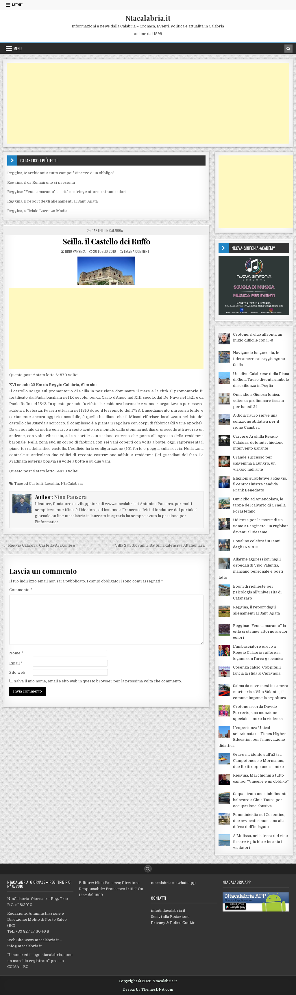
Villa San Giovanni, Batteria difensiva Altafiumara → (162, 545)
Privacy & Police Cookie (173, 922)
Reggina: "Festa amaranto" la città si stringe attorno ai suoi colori (66, 192)
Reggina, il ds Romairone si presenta (41, 182)
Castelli (36, 483)
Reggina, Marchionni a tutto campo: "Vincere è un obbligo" (60, 173)
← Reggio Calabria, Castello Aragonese (39, 545)
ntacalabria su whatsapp (173, 883)
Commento (20, 590)
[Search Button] (148, 869)
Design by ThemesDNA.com (148, 989)
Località (52, 483)
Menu (17, 5)
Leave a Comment (136, 251)
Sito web (17, 672)
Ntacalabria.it (148, 18)
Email (16, 663)
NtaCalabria (72, 483)
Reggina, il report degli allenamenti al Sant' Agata (52, 201)
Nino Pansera (75, 251)
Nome (16, 653)
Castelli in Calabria (107, 230)
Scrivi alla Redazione (170, 916)
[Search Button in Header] (288, 48)
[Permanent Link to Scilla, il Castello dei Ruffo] (106, 271)
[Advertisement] (148, 103)
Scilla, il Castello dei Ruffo (106, 241)
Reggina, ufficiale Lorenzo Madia (37, 211)
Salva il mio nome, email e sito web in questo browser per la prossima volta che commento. (98, 681)
